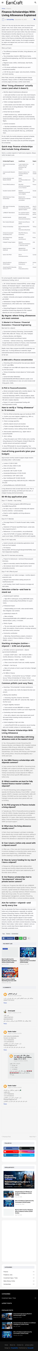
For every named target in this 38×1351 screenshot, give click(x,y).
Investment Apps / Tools (19, 1278)
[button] (2, 2)
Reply (5, 1003)
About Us (12, 1345)
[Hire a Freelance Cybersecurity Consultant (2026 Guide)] (9, 1203)
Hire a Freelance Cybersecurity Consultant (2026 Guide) (28, 960)
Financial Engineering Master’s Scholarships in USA (22, 1314)
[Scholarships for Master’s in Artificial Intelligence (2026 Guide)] (9, 1194)
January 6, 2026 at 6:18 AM (14, 995)
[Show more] (28, 938)
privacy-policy (29, 1345)
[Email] (25, 938)
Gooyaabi (30, 1348)
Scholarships (15, 933)
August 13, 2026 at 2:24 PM (14, 1033)
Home (3, 8)
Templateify (14, 1348)
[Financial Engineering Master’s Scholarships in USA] (7, 1316)
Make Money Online (19, 1281)
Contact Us (20, 1345)
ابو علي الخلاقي (12, 994)
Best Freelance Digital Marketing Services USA (9, 979)
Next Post (32, 1136)
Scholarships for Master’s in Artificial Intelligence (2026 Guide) (23, 1193)
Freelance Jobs (19, 1274)
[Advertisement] (19, 1241)
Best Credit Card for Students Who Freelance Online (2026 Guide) (9, 960)
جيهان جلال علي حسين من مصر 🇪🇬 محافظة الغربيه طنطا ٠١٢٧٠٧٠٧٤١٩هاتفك (23, 1057)
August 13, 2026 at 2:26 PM (14, 1087)
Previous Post (7, 1136)
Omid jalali (11, 1011)
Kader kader (12, 1031)
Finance (9, 8)
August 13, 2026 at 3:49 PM (21, 1060)
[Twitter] (17, 938)
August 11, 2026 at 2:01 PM (14, 1012)
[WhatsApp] (21, 938)
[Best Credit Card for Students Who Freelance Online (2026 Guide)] (9, 1212)
